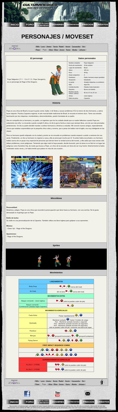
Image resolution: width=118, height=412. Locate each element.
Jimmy (48, 46)
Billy (38, 46)
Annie (67, 46)
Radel (61, 46)
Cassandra (76, 46)
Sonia (55, 46)
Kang (68, 50)
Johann (82, 50)
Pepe (38, 50)
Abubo (74, 50)
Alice (51, 50)
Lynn (43, 46)
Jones (61, 50)
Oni (83, 46)
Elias (56, 50)
